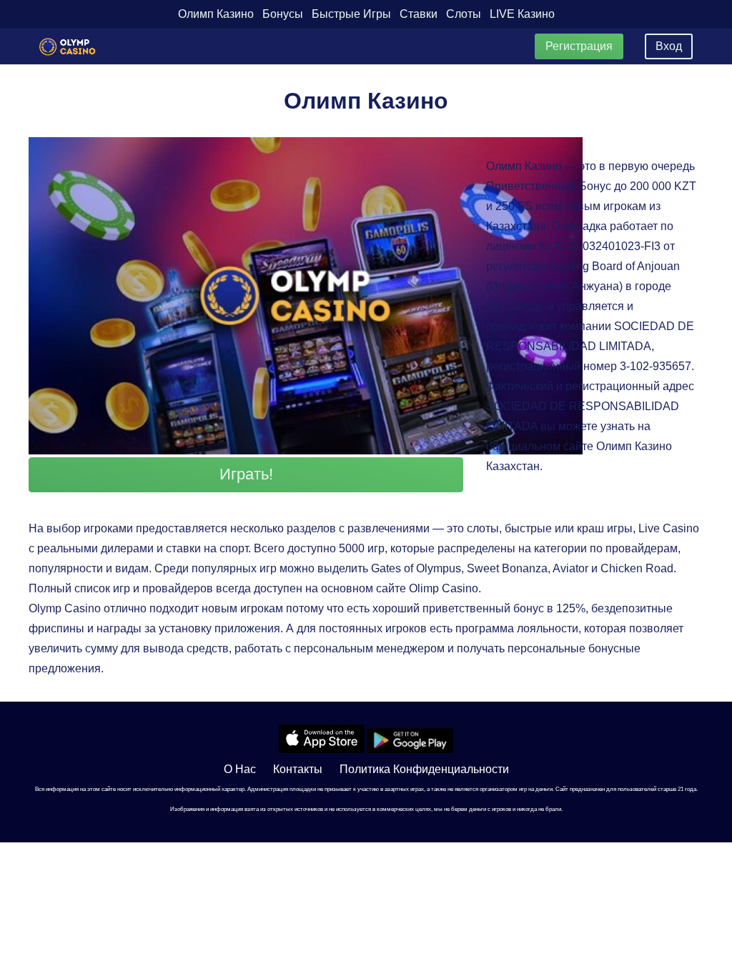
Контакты (297, 769)
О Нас (240, 769)
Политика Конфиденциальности (424, 769)
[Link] (67, 47)
